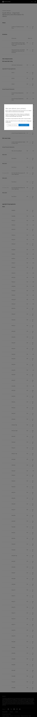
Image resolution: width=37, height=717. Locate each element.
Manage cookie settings (12, 125)
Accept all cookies (23, 125)
